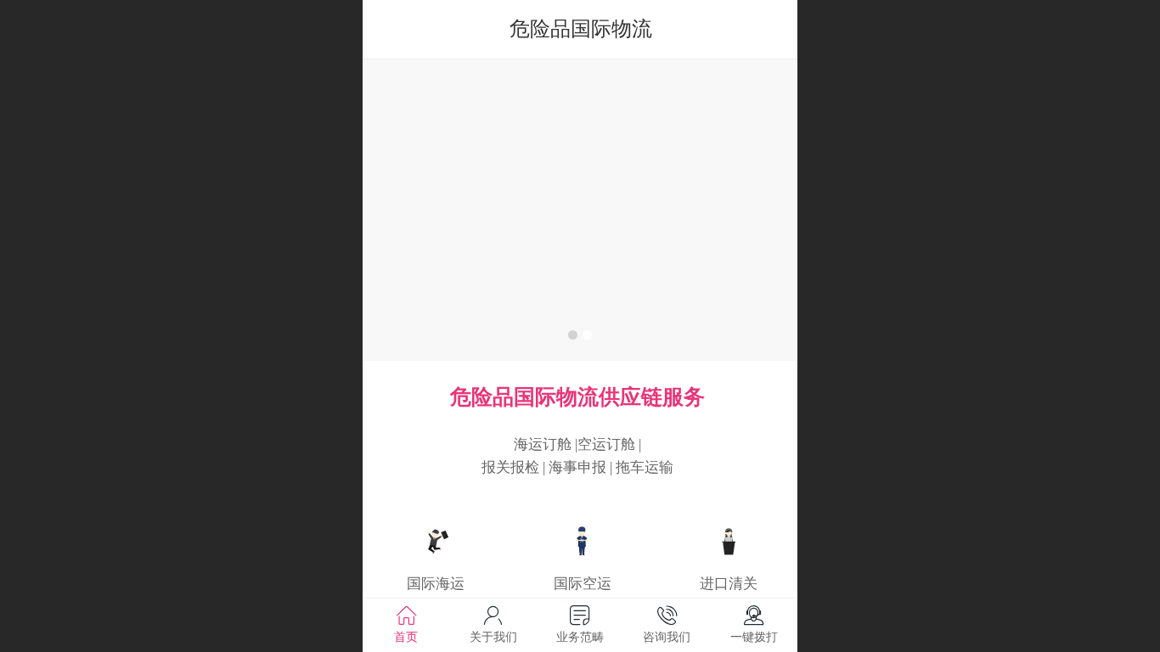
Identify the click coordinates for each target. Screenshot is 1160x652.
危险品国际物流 (581, 28)
